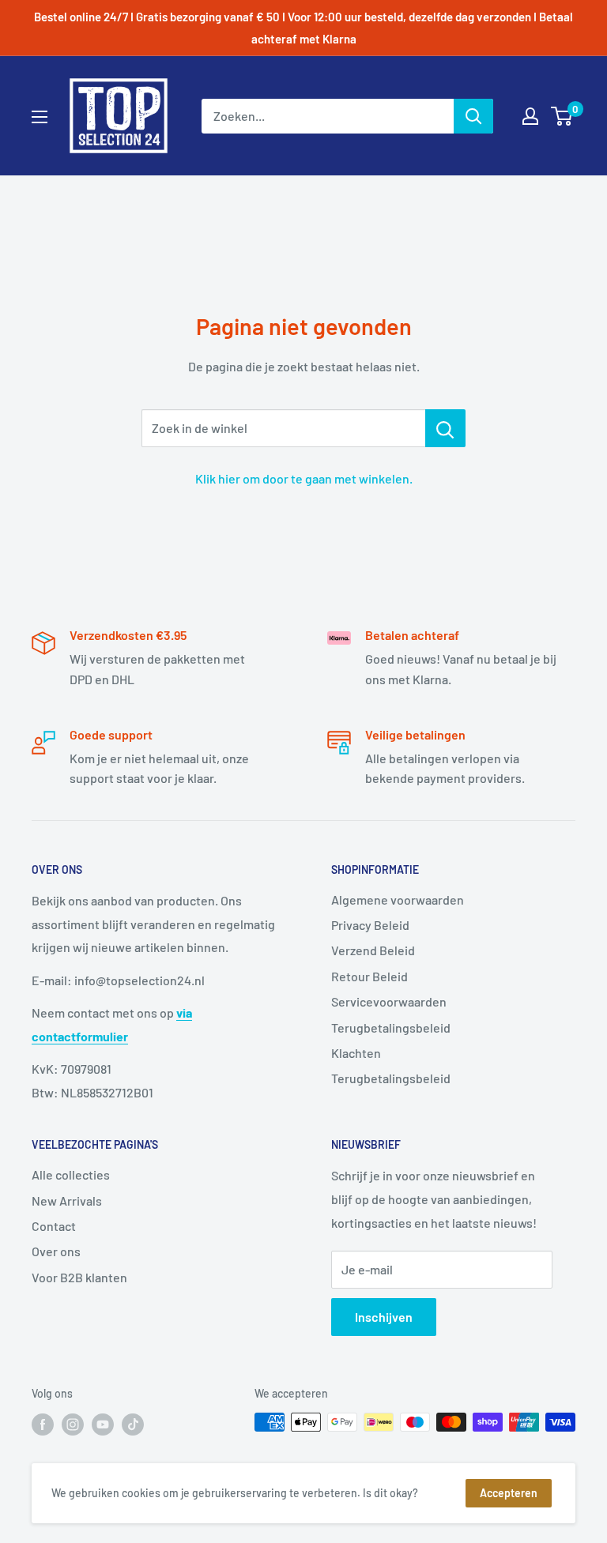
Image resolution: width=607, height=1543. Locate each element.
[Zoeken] (473, 116)
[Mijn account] (530, 116)
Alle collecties (71, 1174)
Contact (54, 1225)
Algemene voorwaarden (397, 899)
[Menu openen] (39, 117)
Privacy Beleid (370, 924)
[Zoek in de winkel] (445, 428)
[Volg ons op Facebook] (43, 1424)
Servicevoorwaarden (389, 1001)
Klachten (356, 1052)
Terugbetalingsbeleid (391, 1027)
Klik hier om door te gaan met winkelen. (304, 478)
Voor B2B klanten (79, 1277)
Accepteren (508, 1493)
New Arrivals (67, 1200)
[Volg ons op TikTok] (133, 1424)
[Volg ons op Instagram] (73, 1424)
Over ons (56, 1251)
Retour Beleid (369, 976)
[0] (562, 116)
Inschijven (384, 1316)
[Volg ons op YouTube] (103, 1424)
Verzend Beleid (373, 950)
